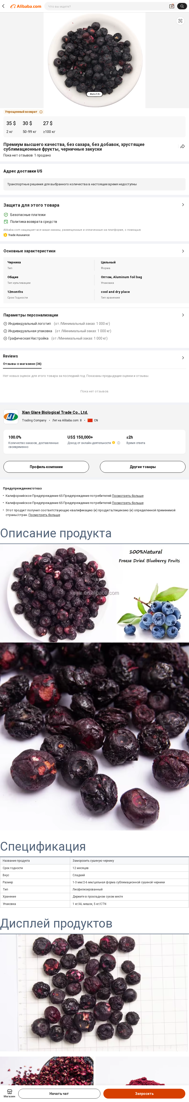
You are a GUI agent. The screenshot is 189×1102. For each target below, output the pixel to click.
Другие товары (143, 467)
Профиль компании (46, 467)
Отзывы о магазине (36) (22, 364)
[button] (180, 21)
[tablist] (94, 94)
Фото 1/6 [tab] (94, 94)
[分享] (183, 146)
